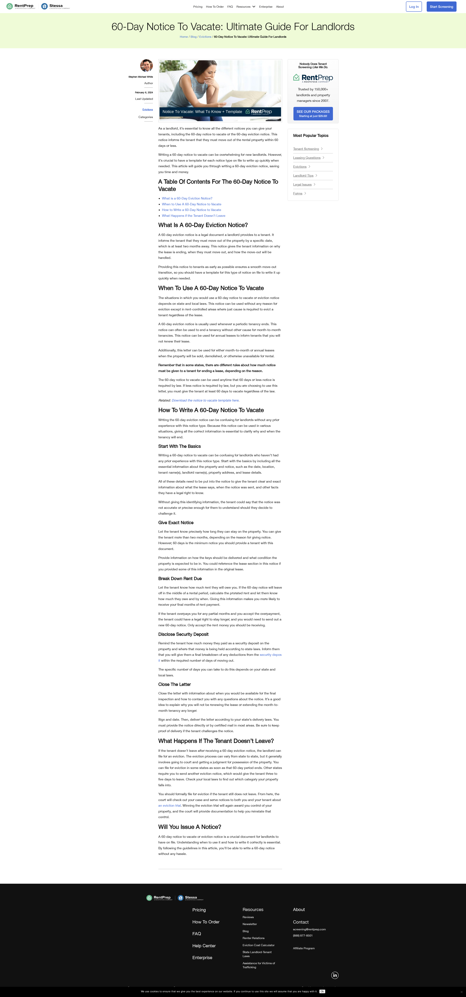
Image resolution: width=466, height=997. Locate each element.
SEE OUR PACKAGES (313, 113)
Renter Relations (253, 938)
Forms (297, 193)
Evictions (205, 36)
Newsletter (250, 924)
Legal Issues (302, 184)
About (280, 6)
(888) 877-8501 (303, 935)
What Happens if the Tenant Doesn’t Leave (193, 216)
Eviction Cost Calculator (259, 945)
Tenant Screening (306, 149)
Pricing (197, 6)
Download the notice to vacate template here (205, 400)
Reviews (248, 917)
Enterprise (266, 6)
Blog (194, 36)
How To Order (215, 6)
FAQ (230, 6)
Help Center (204, 945)
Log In (414, 7)
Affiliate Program (304, 948)
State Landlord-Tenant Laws (257, 954)
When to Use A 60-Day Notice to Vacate (191, 204)
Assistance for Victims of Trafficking (259, 965)
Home (184, 36)
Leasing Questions (307, 158)
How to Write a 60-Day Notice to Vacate (191, 210)
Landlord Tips (303, 175)
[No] (461, 992)
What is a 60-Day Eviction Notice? (187, 198)
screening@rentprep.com (309, 929)
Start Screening (441, 7)
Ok (322, 991)
